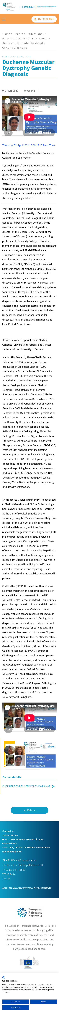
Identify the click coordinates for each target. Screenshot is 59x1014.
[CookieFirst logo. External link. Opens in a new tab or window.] (3, 977)
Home (6, 34)
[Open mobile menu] (3, 19)
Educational (35, 34)
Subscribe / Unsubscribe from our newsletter (26, 847)
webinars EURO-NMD (33, 38)
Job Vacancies (10, 835)
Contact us (8, 831)
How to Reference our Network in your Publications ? (23, 841)
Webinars (8, 38)
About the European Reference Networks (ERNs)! (27, 888)
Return (31, 810)
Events (18, 34)
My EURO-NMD (46, 19)
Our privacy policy (11, 851)
